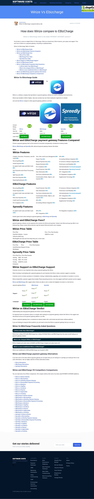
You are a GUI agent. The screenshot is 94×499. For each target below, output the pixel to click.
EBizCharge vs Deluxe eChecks (23, 395)
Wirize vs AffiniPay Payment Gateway (25, 380)
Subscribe (77, 444)
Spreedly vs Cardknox (21, 425)
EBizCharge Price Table (25, 56)
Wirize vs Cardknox (20, 388)
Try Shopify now (87, 10)
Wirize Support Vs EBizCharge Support (27, 60)
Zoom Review (58, 470)
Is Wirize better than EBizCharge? (28, 66)
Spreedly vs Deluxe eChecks (23, 414)
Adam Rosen (22, 22)
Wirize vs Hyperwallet (21, 391)
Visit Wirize (24, 136)
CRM (35, 3)
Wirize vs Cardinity (20, 393)
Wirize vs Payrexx (20, 390)
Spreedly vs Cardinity (21, 431)
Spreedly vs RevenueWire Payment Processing (28, 420)
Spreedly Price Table (25, 58)
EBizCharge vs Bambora (22, 403)
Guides (84, 3)
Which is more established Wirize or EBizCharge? (33, 70)
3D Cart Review (58, 465)
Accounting (33, 488)
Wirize (21, 101)
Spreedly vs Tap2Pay (21, 423)
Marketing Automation (56, 3)
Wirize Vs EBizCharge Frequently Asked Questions (31, 64)
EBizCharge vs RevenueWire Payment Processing (29, 401)
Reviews (76, 3)
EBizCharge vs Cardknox (22, 406)
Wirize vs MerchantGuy (21, 378)
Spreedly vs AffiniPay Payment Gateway (26, 418)
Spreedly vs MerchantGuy (22, 416)
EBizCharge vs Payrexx (21, 408)
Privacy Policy (70, 463)
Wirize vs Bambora (20, 384)
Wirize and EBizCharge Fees (24, 53)
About (68, 460)
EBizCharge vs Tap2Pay (21, 405)
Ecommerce (43, 3)
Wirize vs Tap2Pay (20, 386)
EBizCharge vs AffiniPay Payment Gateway (27, 399)
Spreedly (28, 146)
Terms (68, 465)
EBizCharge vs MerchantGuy (23, 397)
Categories (68, 3)
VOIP (31, 479)
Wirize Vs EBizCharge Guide (24, 49)
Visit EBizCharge (46, 136)
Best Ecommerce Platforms (45, 462)
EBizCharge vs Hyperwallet (22, 410)
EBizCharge (20, 146)
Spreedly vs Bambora (21, 421)
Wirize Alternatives (20, 362)
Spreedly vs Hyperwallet (22, 429)
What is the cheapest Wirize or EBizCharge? (31, 68)
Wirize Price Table (24, 55)
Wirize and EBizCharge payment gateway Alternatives (31, 71)
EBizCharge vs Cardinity (22, 412)
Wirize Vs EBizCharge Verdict (25, 62)
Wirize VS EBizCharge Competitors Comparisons (30, 73)
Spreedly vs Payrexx (20, 427)
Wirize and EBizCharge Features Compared (28, 51)
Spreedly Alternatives (21, 366)
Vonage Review (58, 477)
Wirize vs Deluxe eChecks (22, 376)
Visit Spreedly (66, 136)
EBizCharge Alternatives (22, 364)
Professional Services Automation (33, 484)
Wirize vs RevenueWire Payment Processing (27, 382)
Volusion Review (58, 467)
